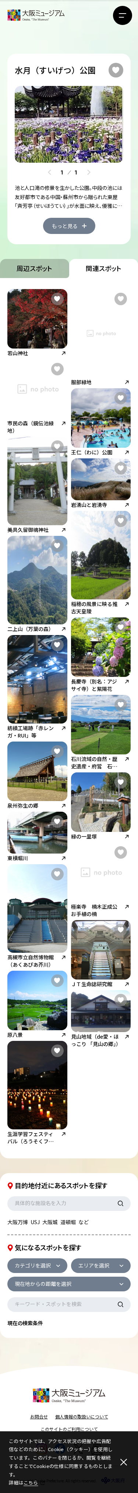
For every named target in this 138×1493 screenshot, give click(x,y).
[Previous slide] (49, 172)
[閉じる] (123, 1462)
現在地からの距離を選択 (43, 1283)
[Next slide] (88, 172)
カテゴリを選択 (33, 1265)
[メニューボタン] (122, 15)
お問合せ (39, 1416)
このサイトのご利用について (69, 1429)
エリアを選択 (93, 1265)
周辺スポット (34, 268)
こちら (31, 1482)
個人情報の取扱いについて (81, 1416)
